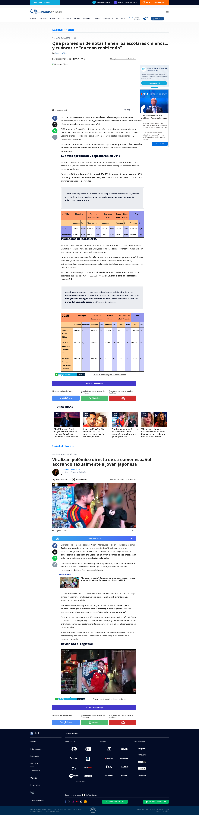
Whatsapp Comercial (116, 801)
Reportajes (35, 785)
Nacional (43, 19)
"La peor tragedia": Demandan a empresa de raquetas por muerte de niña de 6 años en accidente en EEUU (108, 579)
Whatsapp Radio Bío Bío (157, 802)
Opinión (97, 19)
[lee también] (70, 582)
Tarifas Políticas (37, 800)
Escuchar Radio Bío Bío (155, 2)
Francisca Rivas (61, 53)
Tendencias (87, 19)
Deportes (77, 19)
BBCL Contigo (121, 19)
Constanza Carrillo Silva (70, 470)
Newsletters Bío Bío (103, 2)
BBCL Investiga (108, 19)
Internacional (55, 19)
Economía (67, 19)
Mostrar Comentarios (94, 383)
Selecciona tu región (41, 2)
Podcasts (33, 19)
